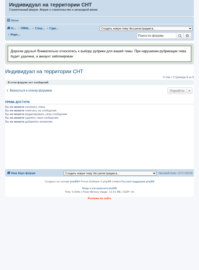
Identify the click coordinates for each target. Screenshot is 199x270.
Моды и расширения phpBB (99, 188)
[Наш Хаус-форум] (7, 6)
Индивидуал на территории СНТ (44, 71)
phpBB (74, 181)
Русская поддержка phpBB (138, 181)
